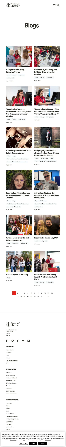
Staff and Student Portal (12, 360)
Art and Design (44, 158)
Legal (7, 411)
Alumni (8, 156)
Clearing (14, 75)
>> (48, 296)
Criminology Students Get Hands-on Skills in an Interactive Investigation (46, 195)
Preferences (23, 443)
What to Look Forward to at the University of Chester (18, 239)
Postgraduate (21, 75)
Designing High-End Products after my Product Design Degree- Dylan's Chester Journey (47, 152)
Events (7, 358)
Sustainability (9, 421)
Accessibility (9, 403)
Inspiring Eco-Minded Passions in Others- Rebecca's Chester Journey (18, 195)
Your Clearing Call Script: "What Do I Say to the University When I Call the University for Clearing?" (46, 111)
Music (8, 161)
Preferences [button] (48, 440)
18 (34, 296)
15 (24, 296)
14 (21, 296)
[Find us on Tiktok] (18, 341)
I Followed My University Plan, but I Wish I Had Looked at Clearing (45, 72)
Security (8, 429)
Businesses (9, 388)
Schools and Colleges (11, 383)
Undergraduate (10, 78)
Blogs (8, 75)
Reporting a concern (11, 394)
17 (31, 296)
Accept (42, 443)
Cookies (8, 406)
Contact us (8, 352)
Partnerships (9, 424)
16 (28, 296)
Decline (33, 443)
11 (48, 293)
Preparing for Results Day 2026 (46, 238)
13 (17, 296)
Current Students (10, 375)
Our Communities (10, 391)
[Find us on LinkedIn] (29, 341)
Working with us (10, 427)
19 (38, 296)
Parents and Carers (10, 380)
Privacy (8, 408)
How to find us (9, 350)
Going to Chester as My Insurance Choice (15, 71)
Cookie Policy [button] (13, 440)
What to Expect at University (17, 274)
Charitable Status (10, 413)
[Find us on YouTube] (23, 341)
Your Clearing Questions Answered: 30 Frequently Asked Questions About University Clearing (18, 112)
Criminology (43, 201)
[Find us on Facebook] (7, 341)
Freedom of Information (12, 416)
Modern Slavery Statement (12, 419)
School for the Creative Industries (19, 161)
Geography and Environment (13, 206)
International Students (11, 378)
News (7, 355)
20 (41, 296)
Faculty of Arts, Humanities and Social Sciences (17, 159)
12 (52, 293)
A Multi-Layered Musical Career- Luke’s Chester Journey (18, 151)
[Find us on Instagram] (13, 341)
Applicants (8, 372)
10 (45, 293)
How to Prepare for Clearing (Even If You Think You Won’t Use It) (45, 276)
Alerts (7, 363)
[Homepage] (13, 5)
